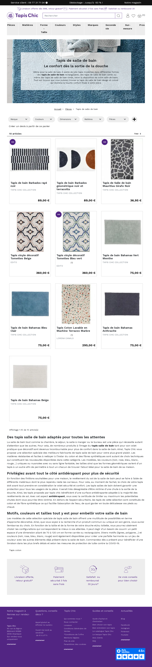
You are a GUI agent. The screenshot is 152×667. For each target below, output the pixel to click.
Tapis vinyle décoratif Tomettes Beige (25, 257)
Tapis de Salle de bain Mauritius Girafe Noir (117, 184)
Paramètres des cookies (75, 644)
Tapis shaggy (52, 37)
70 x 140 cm (20, 39)
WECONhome (127, 37)
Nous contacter (71, 622)
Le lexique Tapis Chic (101, 634)
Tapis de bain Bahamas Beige (30, 400)
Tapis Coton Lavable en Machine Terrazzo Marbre (73, 329)
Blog (123, 619)
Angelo (17, 37)
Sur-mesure (127, 27)
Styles (77, 25)
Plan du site (69, 641)
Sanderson (105, 37)
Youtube (124, 635)
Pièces (11, 25)
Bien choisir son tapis (102, 625)
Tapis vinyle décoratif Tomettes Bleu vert (71, 257)
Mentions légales (71, 638)
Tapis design (20, 37)
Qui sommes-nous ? (73, 619)
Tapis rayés (84, 37)
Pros (142, 25)
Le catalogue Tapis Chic (103, 631)
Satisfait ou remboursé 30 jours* (93, 581)
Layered (61, 37)
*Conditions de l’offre (74, 634)
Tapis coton (15, 550)
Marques (93, 25)
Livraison (68, 625)
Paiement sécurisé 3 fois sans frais (58, 581)
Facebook (125, 625)
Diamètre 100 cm (86, 39)
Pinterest (125, 631)
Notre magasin (132, 2)
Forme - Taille (44, 29)
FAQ (94, 641)
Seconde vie (111, 27)
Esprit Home (41, 37)
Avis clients (97, 638)
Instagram (125, 628)
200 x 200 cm (53, 39)
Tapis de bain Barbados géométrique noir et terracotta (72, 186)
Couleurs (60, 25)
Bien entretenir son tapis (103, 628)
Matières (27, 25)
